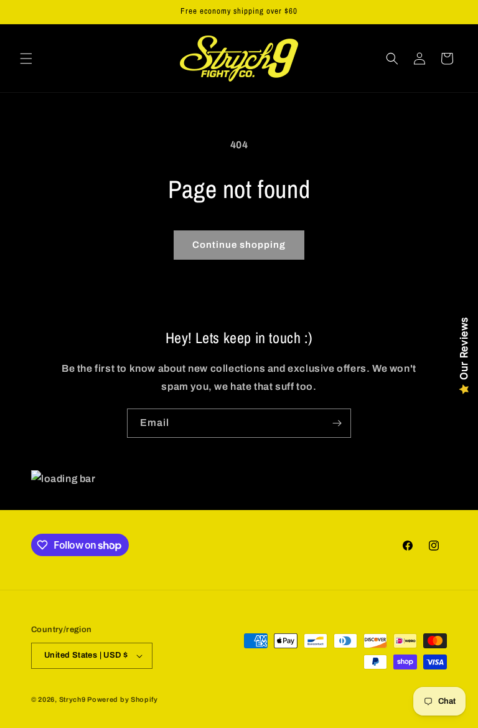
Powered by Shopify (122, 699)
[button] (26, 58)
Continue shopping (239, 245)
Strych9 (72, 699)
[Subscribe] (336, 423)
